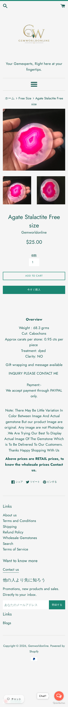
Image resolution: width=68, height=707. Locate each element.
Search (8, 543)
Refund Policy (13, 532)
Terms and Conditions (19, 520)
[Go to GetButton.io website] (59, 703)
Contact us (11, 569)
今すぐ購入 (34, 289)
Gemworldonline (38, 646)
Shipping (10, 526)
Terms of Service (15, 549)
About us (10, 515)
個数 (34, 255)
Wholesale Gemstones (20, 537)
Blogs (7, 622)
